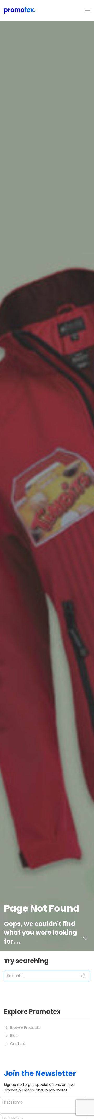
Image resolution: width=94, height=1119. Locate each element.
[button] (87, 10)
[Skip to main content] (85, 936)
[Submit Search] (83, 976)
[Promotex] (19, 10)
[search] (47, 976)
